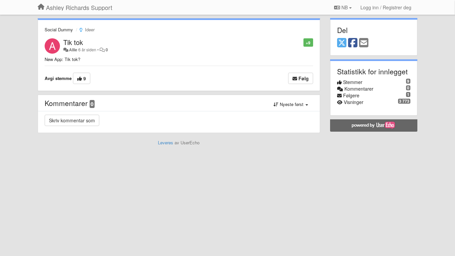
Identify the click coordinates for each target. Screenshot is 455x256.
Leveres (165, 142)
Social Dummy (59, 29)
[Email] (363, 43)
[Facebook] (352, 43)
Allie (73, 50)
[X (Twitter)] (341, 43)
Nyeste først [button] (291, 104)
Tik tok (73, 42)
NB (344, 7)
